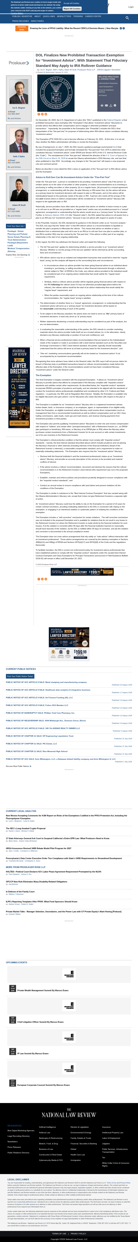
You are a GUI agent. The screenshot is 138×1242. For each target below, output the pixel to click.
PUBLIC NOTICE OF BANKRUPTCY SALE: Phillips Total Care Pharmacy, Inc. (40, 713)
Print (103, 105)
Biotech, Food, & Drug (48, 1144)
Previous (121, 28)
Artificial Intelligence (47, 1127)
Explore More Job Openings (17, 255)
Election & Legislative (80, 1127)
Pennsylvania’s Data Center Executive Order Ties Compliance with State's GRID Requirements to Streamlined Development (64, 858)
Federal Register (114, 120)
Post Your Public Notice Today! (20, 676)
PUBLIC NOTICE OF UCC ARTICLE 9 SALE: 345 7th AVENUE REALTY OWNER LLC (43, 728)
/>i (115, 105)
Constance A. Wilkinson (29, 851)
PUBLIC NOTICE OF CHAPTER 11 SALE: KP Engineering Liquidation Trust (39, 736)
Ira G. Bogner (19, 108)
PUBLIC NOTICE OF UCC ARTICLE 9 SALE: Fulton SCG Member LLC (37, 705)
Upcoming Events (16, 962)
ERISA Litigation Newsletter (108, 70)
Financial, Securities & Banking (84, 1144)
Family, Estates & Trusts (81, 1138)
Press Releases (14, 1147)
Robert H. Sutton (27, 904)
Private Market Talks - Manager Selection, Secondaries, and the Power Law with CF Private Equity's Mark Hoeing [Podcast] (63, 911)
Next (124, 28)
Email (12, 112)
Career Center (93, 16)
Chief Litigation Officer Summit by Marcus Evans (40, 1022)
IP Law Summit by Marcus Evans (33, 1053)
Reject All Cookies (72, 9)
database (83, 1185)
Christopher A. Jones (32, 861)
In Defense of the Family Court (20, 891)
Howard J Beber (15, 914)
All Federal (103, 95)
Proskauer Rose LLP (86, 70)
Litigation (106, 1144)
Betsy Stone (13, 841)
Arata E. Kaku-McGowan (28, 841)
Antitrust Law (44, 1132)
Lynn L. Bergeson (15, 821)
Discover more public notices (17, 766)
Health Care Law (78, 1155)
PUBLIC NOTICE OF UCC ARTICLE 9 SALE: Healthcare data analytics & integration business (48, 690)
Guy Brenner (13, 884)
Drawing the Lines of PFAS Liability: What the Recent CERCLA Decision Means (67, 28)
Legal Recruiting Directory (19, 1136)
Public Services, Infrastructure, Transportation (115, 1150)
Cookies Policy (17, 13)
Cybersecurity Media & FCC (51, 1160)
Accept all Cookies (71, 3)
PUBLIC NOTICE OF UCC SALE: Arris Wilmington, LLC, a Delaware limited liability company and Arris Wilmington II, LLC (61, 759)
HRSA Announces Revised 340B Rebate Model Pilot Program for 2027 (38, 848)
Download (111, 105)
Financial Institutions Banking (106, 91)
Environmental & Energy (81, 1132)
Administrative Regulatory (108, 83)
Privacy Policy (125, 1183)
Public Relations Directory (18, 1153)
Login (131, 7)
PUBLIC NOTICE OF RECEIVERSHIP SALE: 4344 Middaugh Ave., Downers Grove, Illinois (46, 721)
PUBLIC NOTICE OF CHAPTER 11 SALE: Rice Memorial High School (37, 751)
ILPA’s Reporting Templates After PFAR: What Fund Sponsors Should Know (41, 901)
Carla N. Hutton (28, 821)
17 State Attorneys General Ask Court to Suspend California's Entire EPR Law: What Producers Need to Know (57, 838)
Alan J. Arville (14, 851)
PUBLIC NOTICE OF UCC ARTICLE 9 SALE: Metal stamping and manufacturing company (46, 682)
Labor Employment (106, 87)
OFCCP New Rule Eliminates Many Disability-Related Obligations (36, 881)
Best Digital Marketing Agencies (21, 1130)
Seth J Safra (19, 156)
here (115, 147)
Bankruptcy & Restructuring (50, 1138)
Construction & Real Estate (50, 1155)
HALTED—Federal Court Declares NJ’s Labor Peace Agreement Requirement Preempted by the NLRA (53, 872)
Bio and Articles (14, 118)
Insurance (106, 1127)
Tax (103, 1157)
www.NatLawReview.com (17, 1188)
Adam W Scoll (18, 205)
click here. (44, 1226)
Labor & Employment (111, 1138)
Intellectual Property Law (112, 1132)
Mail (107, 105)
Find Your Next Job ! (16, 226)
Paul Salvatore (14, 874)
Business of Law (46, 1149)
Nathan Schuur (14, 904)
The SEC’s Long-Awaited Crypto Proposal (25, 828)
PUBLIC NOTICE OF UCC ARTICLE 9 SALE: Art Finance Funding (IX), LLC (39, 697)
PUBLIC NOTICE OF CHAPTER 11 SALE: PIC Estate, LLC (31, 744)
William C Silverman (16, 894)
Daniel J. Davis (14, 831)
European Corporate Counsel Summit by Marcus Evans (43, 1085)
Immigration (76, 1160)
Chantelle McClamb (16, 861)
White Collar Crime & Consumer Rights (115, 1164)
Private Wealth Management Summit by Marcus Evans (42, 990)
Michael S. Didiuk (27, 831)
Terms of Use (111, 1183)
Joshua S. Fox (26, 874)
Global (73, 1149)
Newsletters (64, 16)
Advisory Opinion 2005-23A (56, 215)
